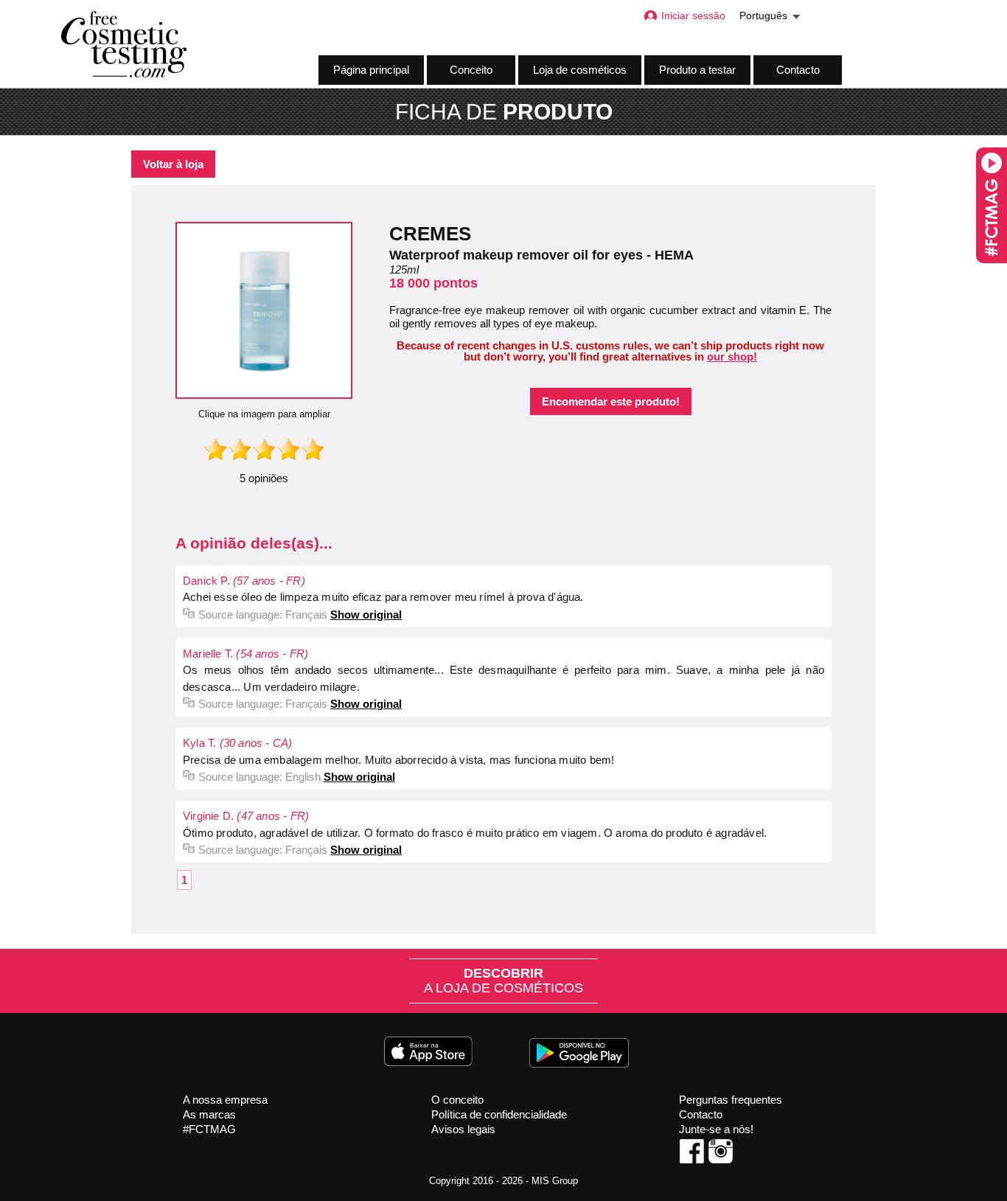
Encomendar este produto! (611, 401)
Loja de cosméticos (580, 69)
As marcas (209, 1114)
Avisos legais (463, 1129)
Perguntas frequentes (730, 1099)
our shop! (732, 356)
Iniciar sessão (693, 15)
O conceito (457, 1099)
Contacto (798, 69)
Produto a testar (697, 69)
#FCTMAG (209, 1129)
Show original (366, 614)
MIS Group (555, 1180)
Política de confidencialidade (499, 1114)
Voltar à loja (173, 164)
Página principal (371, 69)
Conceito (471, 69)
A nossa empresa (225, 1099)
